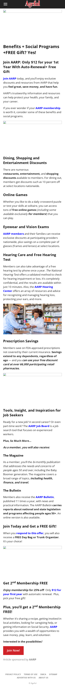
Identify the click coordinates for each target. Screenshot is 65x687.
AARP (53, 627)
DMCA (43, 674)
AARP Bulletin (45, 497)
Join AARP (9, 78)
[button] (5, 4)
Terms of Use (30, 674)
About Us (43, 677)
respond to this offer (30, 533)
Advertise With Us (26, 677)
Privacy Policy (13, 674)
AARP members (13, 233)
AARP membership (47, 108)
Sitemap (53, 674)
